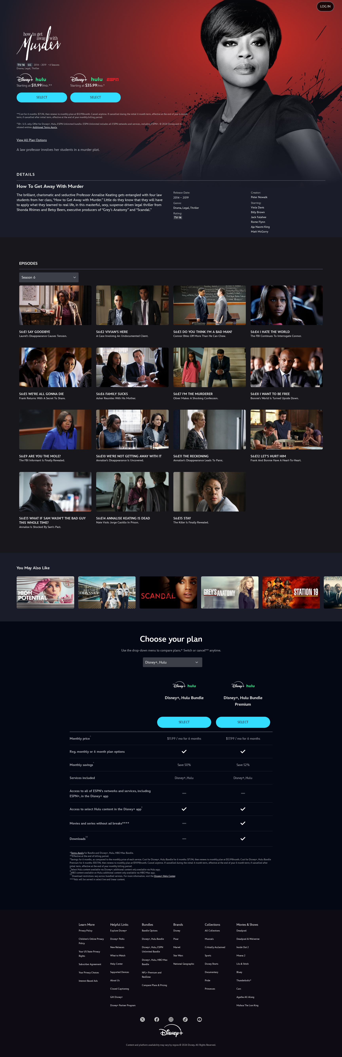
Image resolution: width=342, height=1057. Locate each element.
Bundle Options (150, 930)
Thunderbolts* (244, 980)
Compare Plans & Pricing (154, 985)
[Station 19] (291, 592)
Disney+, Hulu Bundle (153, 939)
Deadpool (242, 930)
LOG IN (325, 6)
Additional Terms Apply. (45, 127)
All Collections (212, 930)
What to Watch (117, 955)
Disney (176, 930)
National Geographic (183, 963)
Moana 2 (241, 955)
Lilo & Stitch (243, 963)
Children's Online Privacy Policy (91, 941)
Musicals (209, 939)
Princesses (210, 988)
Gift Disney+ (116, 997)
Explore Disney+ (118, 930)
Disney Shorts (211, 963)
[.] (142, 1019)
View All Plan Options (32, 140)
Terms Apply (77, 853)
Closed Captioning (119, 988)
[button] (123, 924)
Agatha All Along (245, 997)
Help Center (116, 963)
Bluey (239, 972)
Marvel (176, 947)
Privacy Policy (85, 930)
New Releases (117, 947)
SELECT (41, 97)
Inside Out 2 (243, 947)
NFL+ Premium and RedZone (152, 974)
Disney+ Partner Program (123, 1005)
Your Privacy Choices (89, 972)
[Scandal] (168, 592)
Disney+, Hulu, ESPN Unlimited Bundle (152, 949)
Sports (208, 955)
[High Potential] (45, 592)
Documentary (211, 972)
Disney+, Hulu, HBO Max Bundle (154, 962)
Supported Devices (119, 972)
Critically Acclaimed (215, 947)
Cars (239, 988)
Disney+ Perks (117, 939)
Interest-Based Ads (88, 980)
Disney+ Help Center (164, 876)
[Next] (334, 592)
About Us (115, 980)
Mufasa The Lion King (247, 1005)
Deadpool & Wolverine (248, 939)
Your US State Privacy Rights (89, 953)
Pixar (176, 939)
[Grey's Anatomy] (229, 592)
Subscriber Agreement (90, 964)
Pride (207, 980)
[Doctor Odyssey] (107, 592)
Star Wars (178, 955)
